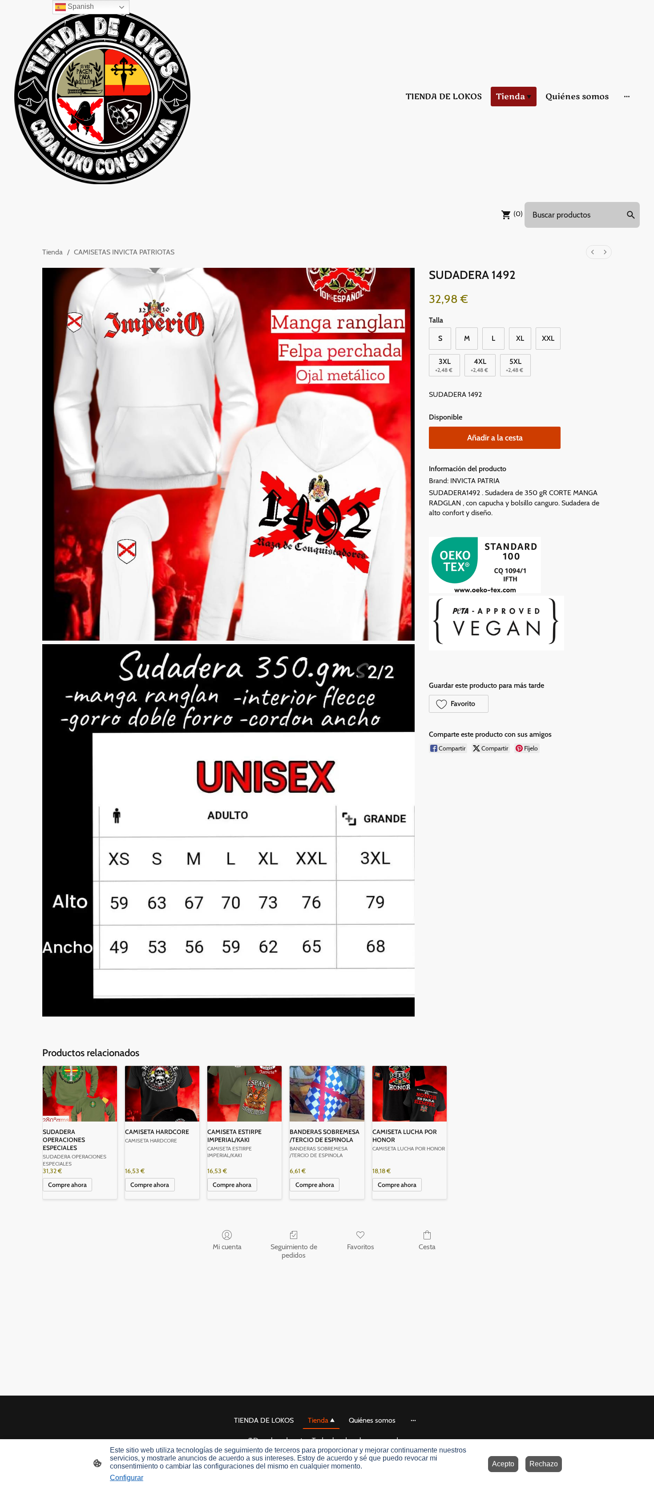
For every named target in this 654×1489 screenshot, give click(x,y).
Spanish (80, 6)
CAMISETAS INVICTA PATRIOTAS (124, 252)
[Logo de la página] (102, 96)
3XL (443, 365)
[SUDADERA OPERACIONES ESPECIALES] (80, 1094)
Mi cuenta (227, 1247)
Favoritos (360, 1247)
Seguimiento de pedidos (293, 1251)
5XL (514, 365)
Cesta (427, 1247)
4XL (479, 365)
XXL (548, 338)
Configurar (126, 1477)
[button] (458, 704)
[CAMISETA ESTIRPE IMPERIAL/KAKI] (244, 1094)
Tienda (52, 252)
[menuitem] (592, 252)
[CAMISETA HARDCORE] (162, 1094)
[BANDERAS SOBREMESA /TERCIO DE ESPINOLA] (327, 1094)
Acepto (503, 1464)
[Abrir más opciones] (627, 96)
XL (520, 338)
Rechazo (543, 1464)
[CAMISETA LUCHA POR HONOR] (409, 1094)
